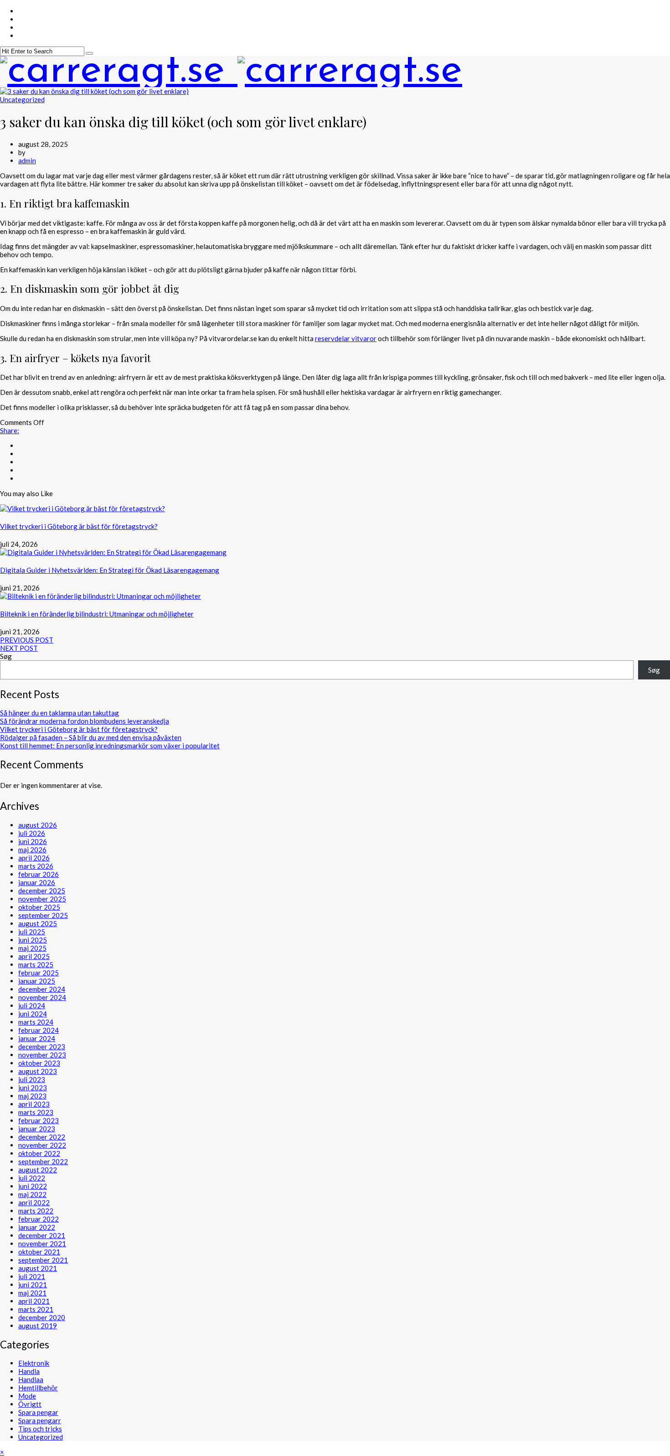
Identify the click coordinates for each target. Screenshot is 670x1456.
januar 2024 (36, 1038)
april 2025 (34, 956)
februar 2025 (38, 973)
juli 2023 (31, 1079)
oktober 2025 (39, 907)
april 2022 (34, 1202)
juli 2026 (31, 833)
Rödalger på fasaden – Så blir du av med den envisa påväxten (90, 737)
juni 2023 (32, 1087)
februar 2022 (38, 1219)
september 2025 (43, 915)
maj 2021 (32, 1293)
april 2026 (34, 858)
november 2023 (42, 1055)
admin (27, 160)
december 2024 (41, 989)
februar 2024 (38, 1030)
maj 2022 (32, 1194)
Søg (6, 656)
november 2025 (42, 899)
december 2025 (41, 890)
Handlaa (30, 1379)
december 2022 (41, 1137)
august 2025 (37, 923)
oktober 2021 (39, 1252)
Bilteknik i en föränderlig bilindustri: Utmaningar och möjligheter (97, 614)
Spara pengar (38, 1412)
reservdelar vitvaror (345, 338)
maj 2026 (32, 849)
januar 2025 (36, 981)
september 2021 (43, 1260)
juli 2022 (31, 1178)
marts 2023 (35, 1112)
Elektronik (33, 1363)
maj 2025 (32, 948)
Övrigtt (29, 1404)
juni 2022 (32, 1186)
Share (9, 430)
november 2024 (42, 997)
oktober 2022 (39, 1153)
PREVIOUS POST (26, 640)
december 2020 (41, 1317)
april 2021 (34, 1301)
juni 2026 (32, 841)
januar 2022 (36, 1227)
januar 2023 (36, 1128)
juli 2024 (31, 1005)
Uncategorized (22, 99)
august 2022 (37, 1170)
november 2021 (42, 1243)
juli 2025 (31, 931)
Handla (29, 1371)
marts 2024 (35, 1022)
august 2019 (37, 1325)
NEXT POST (19, 648)
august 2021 (37, 1268)
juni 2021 (32, 1284)
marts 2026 (35, 866)
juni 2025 (32, 940)
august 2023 (37, 1071)
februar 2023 (38, 1120)
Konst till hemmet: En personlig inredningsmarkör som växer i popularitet (110, 745)
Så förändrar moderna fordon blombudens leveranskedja (84, 721)
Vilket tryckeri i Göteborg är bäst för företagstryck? (79, 526)
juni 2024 (32, 1014)
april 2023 (34, 1104)
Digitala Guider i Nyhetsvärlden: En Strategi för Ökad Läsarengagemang (109, 570)
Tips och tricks (40, 1429)
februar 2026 (38, 874)
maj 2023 (32, 1096)
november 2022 (42, 1145)
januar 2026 (36, 882)
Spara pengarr (39, 1420)
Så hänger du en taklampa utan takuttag (59, 713)
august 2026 (37, 825)
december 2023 (41, 1046)
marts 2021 (35, 1309)
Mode (27, 1396)
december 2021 (41, 1235)
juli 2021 (31, 1276)
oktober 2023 (39, 1063)
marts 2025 (35, 964)
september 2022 (43, 1161)
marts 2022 (35, 1211)
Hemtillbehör (38, 1387)
